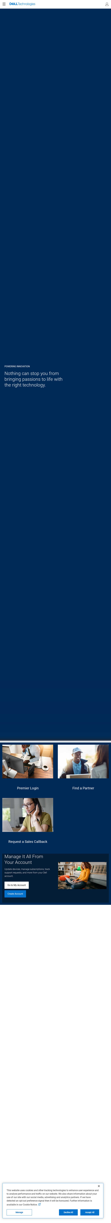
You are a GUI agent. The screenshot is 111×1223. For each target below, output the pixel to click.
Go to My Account (17, 885)
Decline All (68, 1212)
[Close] (99, 1186)
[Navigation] (4, 4)
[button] (106, 4)
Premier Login (28, 788)
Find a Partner (83, 788)
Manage (19, 1212)
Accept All (89, 1212)
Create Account (15, 893)
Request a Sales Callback (27, 842)
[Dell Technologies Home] (22, 4)
